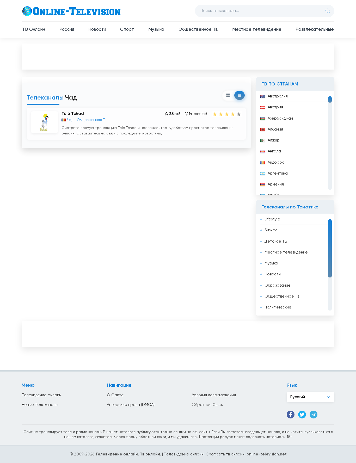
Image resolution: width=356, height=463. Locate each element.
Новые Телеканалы (40, 405)
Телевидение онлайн (41, 395)
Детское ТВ (276, 241)
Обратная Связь (207, 405)
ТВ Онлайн (33, 29)
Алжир (274, 140)
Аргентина (278, 173)
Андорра (276, 162)
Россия (66, 29)
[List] (239, 95)
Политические (278, 307)
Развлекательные (315, 29)
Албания (275, 129)
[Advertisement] (178, 56)
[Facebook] (290, 414)
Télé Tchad (73, 114)
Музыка (156, 29)
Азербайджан (280, 118)
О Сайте (115, 395)
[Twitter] (302, 414)
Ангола (274, 151)
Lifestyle (272, 219)
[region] (295, 143)
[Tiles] (228, 95)
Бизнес (271, 230)
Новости (97, 29)
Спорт (127, 29)
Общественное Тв (198, 29)
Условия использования (214, 395)
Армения (276, 184)
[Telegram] (313, 414)
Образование (278, 285)
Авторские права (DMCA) (131, 405)
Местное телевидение (256, 29)
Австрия (275, 107)
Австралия (278, 96)
